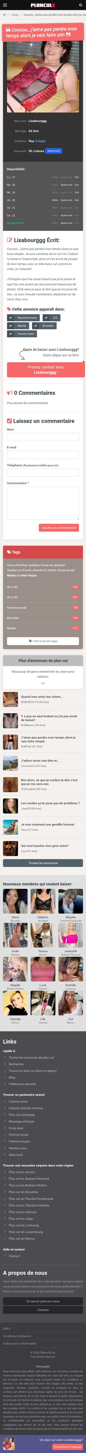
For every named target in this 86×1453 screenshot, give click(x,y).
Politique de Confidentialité (19, 1343)
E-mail (11, 447)
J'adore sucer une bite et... (40, 760)
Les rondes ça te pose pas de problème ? (50, 803)
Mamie (21, 325)
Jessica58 (70, 951)
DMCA (7, 1328)
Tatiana (43, 951)
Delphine (43, 917)
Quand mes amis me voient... (42, 697)
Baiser (42, 628)
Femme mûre (25, 333)
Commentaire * (18, 483)
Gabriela (15, 1019)
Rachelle (70, 985)
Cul (55, 317)
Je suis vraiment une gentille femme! (47, 824)
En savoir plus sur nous (43, 1301)
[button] (43, 76)
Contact (43, 1310)
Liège (15, 14)
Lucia (43, 985)
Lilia (42, 1019)
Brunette (47, 325)
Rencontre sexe (27, 317)
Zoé (70, 1019)
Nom (10, 429)
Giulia (15, 951)
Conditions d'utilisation (17, 1336)
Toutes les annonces (43, 863)
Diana (15, 917)
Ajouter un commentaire (59, 528)
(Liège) (40, 141)
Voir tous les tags (44, 641)
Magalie (71, 917)
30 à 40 (42, 587)
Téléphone (32, 465)
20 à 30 (42, 597)
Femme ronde (42, 608)
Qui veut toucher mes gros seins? (45, 846)
